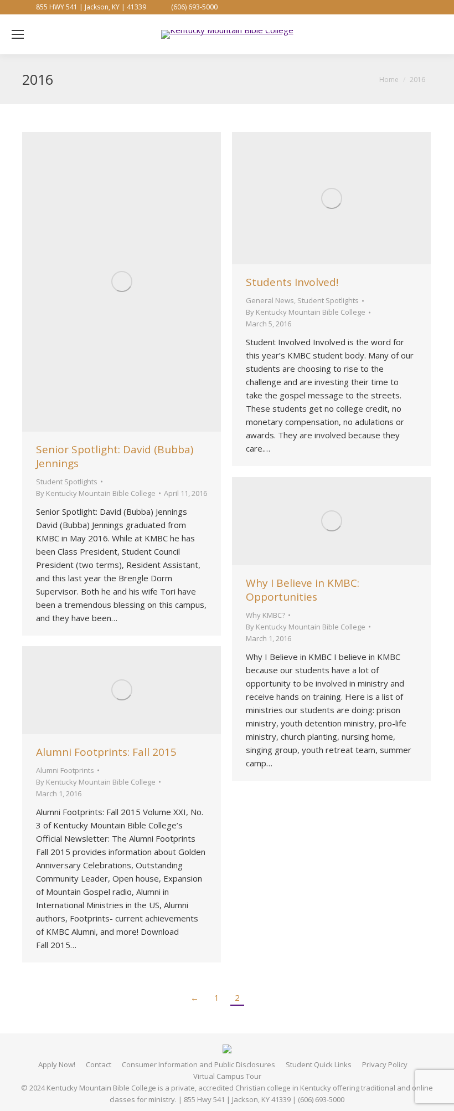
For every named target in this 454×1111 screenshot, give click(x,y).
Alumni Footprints (65, 770)
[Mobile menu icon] (17, 34)
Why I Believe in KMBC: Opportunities (302, 590)
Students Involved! (292, 282)
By (96, 493)
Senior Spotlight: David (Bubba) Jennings (114, 456)
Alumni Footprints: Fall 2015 (106, 752)
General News (270, 300)
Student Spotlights (66, 482)
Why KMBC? (265, 615)
